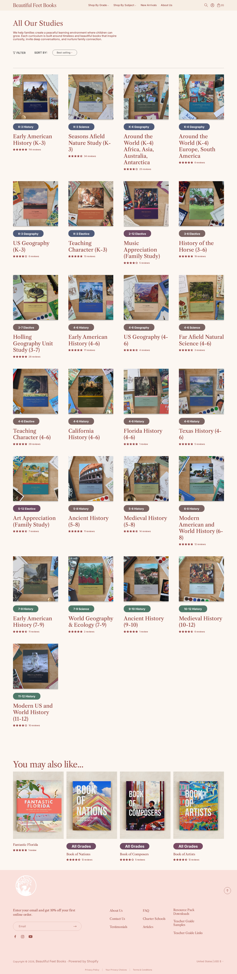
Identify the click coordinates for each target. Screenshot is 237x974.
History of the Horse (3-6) (196, 246)
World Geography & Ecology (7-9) (90, 621)
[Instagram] (22, 937)
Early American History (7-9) (32, 621)
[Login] (212, 5)
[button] (206, 5)
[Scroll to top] (227, 893)
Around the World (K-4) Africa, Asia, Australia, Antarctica (139, 149)
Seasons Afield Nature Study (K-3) (89, 143)
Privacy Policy (92, 969)
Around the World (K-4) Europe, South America (197, 146)
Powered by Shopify (83, 961)
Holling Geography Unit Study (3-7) (33, 343)
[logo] (34, 5)
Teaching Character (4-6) (32, 434)
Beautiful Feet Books (51, 961)
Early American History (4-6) (87, 340)
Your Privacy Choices (116, 969)
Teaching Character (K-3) (87, 246)
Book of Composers (134, 854)
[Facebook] (15, 937)
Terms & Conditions (142, 969)
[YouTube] (30, 937)
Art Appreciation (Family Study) (34, 521)
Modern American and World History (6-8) (201, 528)
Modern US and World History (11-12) (33, 712)
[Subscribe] (75, 926)
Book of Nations (78, 854)
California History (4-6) (84, 434)
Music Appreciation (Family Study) (142, 249)
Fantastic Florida (25, 845)
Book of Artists (184, 854)
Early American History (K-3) (32, 139)
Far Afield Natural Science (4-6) (201, 340)
